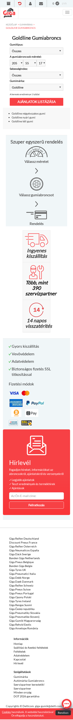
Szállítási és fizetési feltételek (31, 647)
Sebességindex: (19, 68)
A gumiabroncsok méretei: (26, 56)
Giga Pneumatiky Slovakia (24, 612)
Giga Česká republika (21, 609)
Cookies (6, 712)
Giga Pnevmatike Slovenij (24, 616)
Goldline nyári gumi (23, 117)
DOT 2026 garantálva (26, 696)
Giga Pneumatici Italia (22, 573)
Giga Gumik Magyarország (25, 620)
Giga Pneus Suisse (20, 589)
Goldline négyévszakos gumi (28, 113)
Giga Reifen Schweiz (21, 585)
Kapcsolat (20, 659)
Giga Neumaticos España (24, 550)
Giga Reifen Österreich (23, 546)
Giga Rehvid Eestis (20, 624)
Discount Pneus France (23, 542)
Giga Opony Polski (20, 597)
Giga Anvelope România (23, 628)
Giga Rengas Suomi (20, 605)
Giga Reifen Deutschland (24, 538)
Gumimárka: (17, 80)
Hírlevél (18, 663)
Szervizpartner (22, 688)
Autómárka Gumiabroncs (29, 680)
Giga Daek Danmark (21, 581)
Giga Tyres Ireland (20, 601)
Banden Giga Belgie (20, 566)
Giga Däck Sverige (20, 554)
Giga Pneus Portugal (21, 593)
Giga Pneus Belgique (21, 562)
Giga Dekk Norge (19, 577)
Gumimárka (21, 676)
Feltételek (20, 651)
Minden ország (22, 692)
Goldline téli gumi (22, 121)
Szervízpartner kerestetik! (29, 684)
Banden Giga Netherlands (24, 558)
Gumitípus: (16, 44)
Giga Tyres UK (17, 569)
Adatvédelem (22, 655)
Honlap (18, 643)
